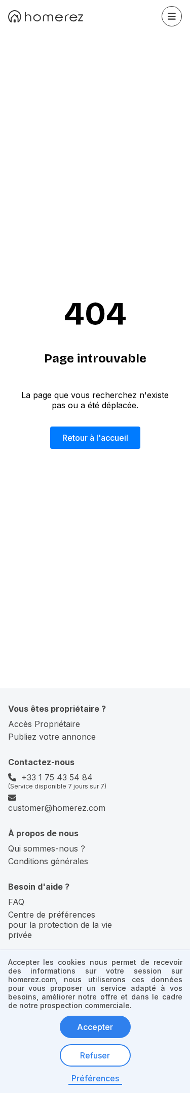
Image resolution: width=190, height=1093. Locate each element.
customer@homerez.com (56, 808)
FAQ (16, 902)
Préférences (95, 1078)
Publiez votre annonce (52, 737)
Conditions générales (48, 861)
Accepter (95, 1027)
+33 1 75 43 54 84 (57, 777)
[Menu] (172, 16)
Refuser (95, 1055)
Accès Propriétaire (44, 724)
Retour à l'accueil (95, 438)
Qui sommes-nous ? (46, 848)
